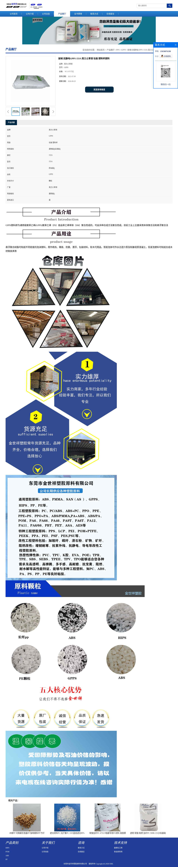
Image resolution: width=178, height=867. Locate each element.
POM (7, 852)
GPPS (123, 50)
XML (111, 864)
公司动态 (46, 14)
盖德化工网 (118, 848)
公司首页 (14, 14)
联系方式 (94, 14)
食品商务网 (118, 852)
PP (7, 859)
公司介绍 (30, 14)
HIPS (7, 848)
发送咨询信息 (99, 90)
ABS (7, 856)
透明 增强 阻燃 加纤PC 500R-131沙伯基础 (148, 833)
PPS (118, 50)
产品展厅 (62, 14)
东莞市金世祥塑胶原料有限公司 (75, 864)
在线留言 (110, 14)
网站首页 (101, 50)
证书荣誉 (78, 14)
